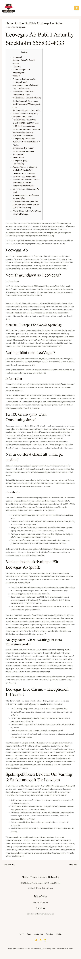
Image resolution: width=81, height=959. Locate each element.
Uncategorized (12, 27)
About (29, 934)
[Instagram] (45, 940)
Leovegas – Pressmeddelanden (24, 176)
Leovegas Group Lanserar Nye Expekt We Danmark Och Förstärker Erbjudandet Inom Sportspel (26, 132)
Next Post (74, 865)
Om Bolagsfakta (18, 154)
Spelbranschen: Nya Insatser (23, 148)
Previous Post (8, 865)
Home (21, 934)
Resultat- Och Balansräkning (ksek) (25, 114)
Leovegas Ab (17, 57)
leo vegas (51, 755)
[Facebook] (40, 940)
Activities (49, 934)
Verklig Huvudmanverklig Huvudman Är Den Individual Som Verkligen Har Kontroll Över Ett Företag (26, 205)
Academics (38, 934)
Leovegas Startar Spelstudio (23, 151)
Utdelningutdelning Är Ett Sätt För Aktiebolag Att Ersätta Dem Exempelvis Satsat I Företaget (25, 170)
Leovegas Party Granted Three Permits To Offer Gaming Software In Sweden (26, 142)
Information (17, 66)
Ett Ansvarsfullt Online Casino (23, 186)
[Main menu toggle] (76, 8)
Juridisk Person (18, 158)
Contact (59, 934)
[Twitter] (36, 940)
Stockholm (16, 76)
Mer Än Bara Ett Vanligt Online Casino (26, 110)
